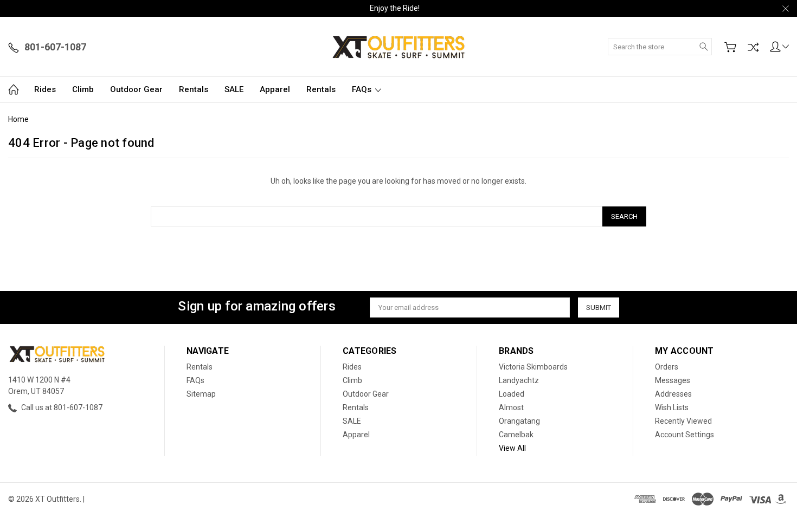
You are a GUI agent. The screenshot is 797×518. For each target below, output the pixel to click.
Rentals (193, 89)
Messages (672, 380)
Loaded (511, 394)
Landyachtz (519, 380)
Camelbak (516, 434)
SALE (233, 89)
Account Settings (684, 434)
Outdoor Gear (136, 89)
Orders (666, 366)
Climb (83, 89)
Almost (511, 407)
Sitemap (201, 394)
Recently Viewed (683, 421)
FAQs (363, 89)
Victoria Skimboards (533, 366)
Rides (45, 89)
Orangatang (519, 421)
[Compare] (753, 47)
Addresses (673, 394)
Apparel (275, 89)
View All (512, 448)
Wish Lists (672, 407)
